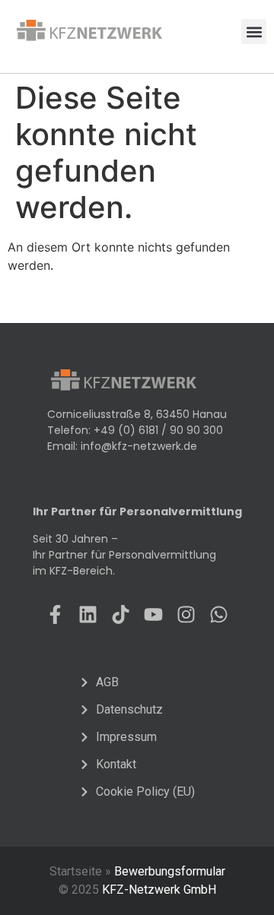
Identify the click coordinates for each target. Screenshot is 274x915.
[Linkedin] (87, 614)
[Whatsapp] (218, 614)
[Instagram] (186, 614)
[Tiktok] (120, 614)
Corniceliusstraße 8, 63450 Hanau (137, 414)
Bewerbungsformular (169, 871)
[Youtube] (153, 614)
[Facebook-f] (55, 614)
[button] (253, 31)
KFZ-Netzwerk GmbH (159, 889)
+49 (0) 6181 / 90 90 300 (158, 430)
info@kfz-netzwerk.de (139, 446)
